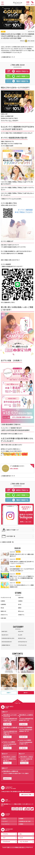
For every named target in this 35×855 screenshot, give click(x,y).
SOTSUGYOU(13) (22, 641)
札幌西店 (3, 601)
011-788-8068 (23, 748)
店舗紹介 (4, 818)
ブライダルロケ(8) (22, 645)
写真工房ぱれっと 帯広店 (26, 756)
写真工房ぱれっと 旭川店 (9, 756)
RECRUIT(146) (22, 638)
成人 (21, 834)
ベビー (4, 837)
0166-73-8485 (7, 762)
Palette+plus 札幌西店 (9, 742)
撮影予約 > (26, 692)
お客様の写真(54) (6, 645)
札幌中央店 (20, 597)
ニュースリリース (5, 824)
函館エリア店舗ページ (12, 530)
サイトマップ (5, 821)
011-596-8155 (23, 724)
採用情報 (21, 818)
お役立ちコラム (4, 614)
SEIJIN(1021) (5, 634)
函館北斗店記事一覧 (8, 542)
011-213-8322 (7, 748)
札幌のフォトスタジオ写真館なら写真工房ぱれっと (16, 847)
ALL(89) (20, 634)
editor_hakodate (31, 40)
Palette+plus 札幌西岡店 (25, 727)
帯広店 (2, 607)
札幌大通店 (3, 618)
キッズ (21, 837)
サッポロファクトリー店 (6, 597)
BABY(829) (4, 631)
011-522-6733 (7, 736)
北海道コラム (21, 614)
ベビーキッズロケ (24, 841)
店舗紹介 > (9, 692)
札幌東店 (20, 601)
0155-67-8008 (24, 762)
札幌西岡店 (3, 604)
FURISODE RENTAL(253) (8, 638)
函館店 (19, 607)
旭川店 (19, 604)
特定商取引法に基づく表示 (25, 821)
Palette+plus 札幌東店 (25, 740)
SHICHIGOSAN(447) (7, 641)
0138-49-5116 (7, 778)
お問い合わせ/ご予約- (26, 794)
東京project (21, 611)
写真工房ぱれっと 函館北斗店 (10, 771)
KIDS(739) (20, 631)
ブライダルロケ (6, 841)
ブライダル (5, 834)
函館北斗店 (3, 611)
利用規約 (21, 824)
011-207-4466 (7, 724)
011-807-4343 (23, 736)
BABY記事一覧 (11, 536)
